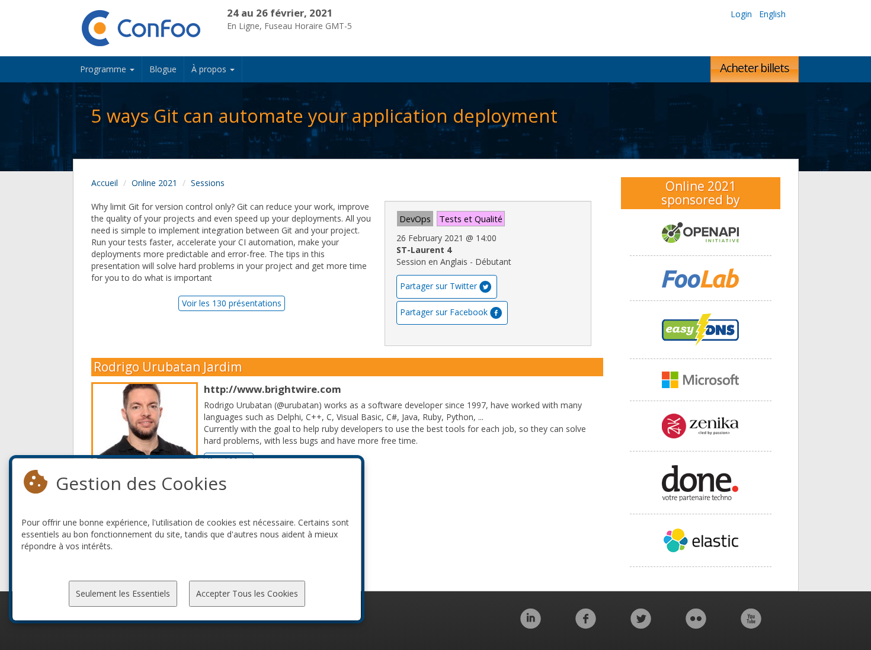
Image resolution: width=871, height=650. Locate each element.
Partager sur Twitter (438, 286)
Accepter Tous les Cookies (247, 593)
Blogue (163, 69)
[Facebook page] (585, 624)
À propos (210, 69)
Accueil (104, 182)
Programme (104, 69)
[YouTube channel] (751, 624)
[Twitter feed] (640, 624)
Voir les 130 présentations (231, 303)
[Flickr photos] (696, 624)
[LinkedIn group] (530, 624)
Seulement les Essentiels (123, 593)
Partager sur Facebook (444, 312)
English (772, 14)
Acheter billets (754, 68)
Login (741, 14)
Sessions (208, 182)
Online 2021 (154, 182)
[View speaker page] (147, 448)
